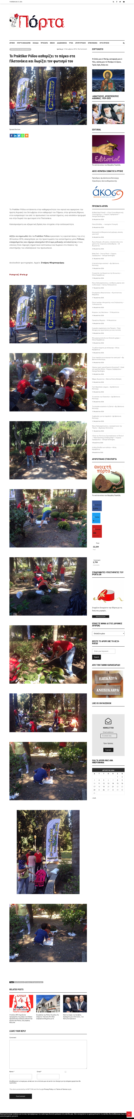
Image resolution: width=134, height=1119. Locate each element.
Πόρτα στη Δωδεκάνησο (20, 49)
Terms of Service (62, 1089)
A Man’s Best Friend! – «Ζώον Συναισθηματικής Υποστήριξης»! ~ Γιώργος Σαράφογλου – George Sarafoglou (108, 214)
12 (104, 783)
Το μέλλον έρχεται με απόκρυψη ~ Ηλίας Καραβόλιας (105, 348)
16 (122, 783)
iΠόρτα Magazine (23, 43)
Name (11, 1071)
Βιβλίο (52, 43)
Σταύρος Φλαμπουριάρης (52, 263)
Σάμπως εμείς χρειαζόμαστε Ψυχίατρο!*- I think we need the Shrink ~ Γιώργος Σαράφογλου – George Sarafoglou (108, 369)
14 (113, 783)
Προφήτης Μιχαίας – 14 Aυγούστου (104, 320)
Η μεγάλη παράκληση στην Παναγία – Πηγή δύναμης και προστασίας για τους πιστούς (106, 329)
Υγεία (71, 43)
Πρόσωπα (44, 43)
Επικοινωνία (92, 43)
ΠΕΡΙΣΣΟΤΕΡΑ (100, 616)
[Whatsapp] (22, 134)
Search (96, 657)
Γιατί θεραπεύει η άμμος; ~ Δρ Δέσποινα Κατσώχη (105, 388)
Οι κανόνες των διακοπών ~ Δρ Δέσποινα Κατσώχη (106, 397)
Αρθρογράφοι (80, 43)
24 (94, 790)
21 (113, 787)
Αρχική (12, 43)
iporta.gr (60, 49)
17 (94, 787)
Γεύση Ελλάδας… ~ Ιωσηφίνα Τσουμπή (105, 224)
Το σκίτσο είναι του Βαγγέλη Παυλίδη (106, 165)
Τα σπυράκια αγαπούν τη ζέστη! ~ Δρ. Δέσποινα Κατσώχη (108, 407)
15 (117, 783)
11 (99, 783)
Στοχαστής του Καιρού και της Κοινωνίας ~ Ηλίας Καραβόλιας (106, 274)
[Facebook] (11, 134)
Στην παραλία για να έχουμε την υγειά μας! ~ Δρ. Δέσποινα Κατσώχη (108, 358)
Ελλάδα (35, 43)
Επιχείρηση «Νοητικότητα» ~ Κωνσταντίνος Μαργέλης (107, 293)
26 (104, 790)
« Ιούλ (94, 798)
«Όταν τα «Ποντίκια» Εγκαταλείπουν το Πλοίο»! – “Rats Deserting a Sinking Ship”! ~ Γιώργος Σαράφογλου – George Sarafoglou (108, 437)
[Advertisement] (96, 21)
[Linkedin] (15, 134)
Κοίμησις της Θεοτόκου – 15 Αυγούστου (105, 312)
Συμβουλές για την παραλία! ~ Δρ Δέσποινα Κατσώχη (106, 417)
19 (104, 787)
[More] (26, 134)
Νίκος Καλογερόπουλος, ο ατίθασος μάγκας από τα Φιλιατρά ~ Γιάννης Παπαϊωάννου (108, 284)
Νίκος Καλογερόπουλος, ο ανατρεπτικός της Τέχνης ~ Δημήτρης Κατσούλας (107, 427)
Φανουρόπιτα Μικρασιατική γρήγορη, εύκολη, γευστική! (107, 233)
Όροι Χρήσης (104, 43)
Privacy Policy (48, 1089)
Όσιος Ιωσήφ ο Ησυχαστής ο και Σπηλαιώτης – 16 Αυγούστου (108, 303)
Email (39, 1071)
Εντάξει (3, 1118)
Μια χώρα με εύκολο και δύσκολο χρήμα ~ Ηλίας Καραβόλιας (106, 339)
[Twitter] (19, 134)
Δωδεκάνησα (62, 43)
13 (108, 783)
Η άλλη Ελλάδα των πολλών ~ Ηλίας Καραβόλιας (104, 448)
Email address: (108, 732)
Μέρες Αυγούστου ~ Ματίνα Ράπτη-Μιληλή (106, 379)
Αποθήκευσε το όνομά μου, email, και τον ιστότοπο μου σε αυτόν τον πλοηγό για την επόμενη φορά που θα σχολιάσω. (45, 1082)
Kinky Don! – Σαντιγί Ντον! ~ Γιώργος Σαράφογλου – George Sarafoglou (104, 254)
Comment (12, 1037)
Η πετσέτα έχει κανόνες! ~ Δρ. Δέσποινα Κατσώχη (105, 264)
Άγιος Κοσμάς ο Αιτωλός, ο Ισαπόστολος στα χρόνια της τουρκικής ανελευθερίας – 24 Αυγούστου (107, 244)
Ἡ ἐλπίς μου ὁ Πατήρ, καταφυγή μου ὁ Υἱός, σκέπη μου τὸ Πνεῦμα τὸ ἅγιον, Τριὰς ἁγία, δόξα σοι (107, 62)
